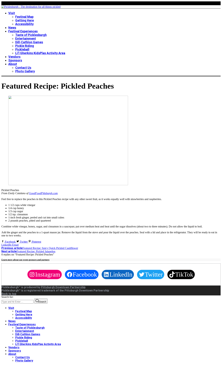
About (12, 354)
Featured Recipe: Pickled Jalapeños (28, 251)
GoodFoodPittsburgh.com (43, 193)
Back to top (8, 293)
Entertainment (24, 331)
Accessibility (23, 317)
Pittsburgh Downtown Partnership (63, 287)
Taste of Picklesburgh (30, 327)
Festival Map (23, 311)
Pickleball (21, 341)
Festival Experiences (22, 324)
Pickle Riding (23, 337)
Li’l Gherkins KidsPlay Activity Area (38, 344)
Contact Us (22, 357)
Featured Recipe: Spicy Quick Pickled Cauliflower (39, 248)
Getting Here (23, 314)
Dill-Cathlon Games (27, 334)
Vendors (13, 347)
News (12, 321)
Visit (11, 308)
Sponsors (14, 350)
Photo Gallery (24, 360)
